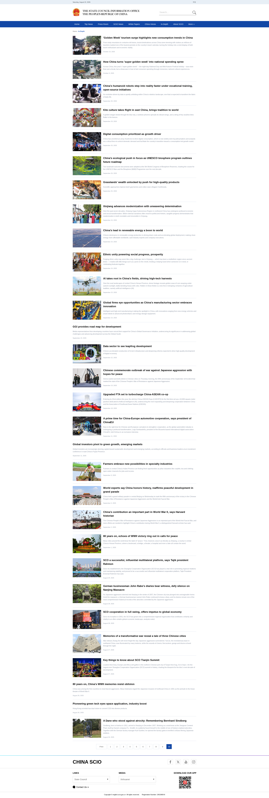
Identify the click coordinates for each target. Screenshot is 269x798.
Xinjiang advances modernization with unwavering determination (142, 206)
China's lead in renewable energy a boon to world (133, 230)
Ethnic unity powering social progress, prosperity (133, 254)
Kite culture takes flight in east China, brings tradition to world (141, 110)
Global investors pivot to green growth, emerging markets (107, 444)
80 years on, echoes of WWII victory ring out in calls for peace (140, 536)
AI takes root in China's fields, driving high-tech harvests (137, 278)
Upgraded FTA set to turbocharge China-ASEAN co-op (135, 394)
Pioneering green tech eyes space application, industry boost (110, 703)
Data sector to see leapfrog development (127, 346)
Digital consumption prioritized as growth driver (132, 134)
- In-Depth (81, 31)
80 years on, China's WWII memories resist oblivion (103, 684)
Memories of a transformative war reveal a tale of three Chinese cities (144, 636)
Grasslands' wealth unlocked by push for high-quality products (141, 182)
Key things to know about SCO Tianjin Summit (131, 660)
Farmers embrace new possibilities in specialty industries (137, 463)
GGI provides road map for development (97, 326)
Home (75, 31)
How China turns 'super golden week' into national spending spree (143, 61)
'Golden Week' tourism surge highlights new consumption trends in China (148, 37)
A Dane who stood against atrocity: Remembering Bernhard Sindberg (145, 720)
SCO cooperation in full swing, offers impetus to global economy (142, 611)
